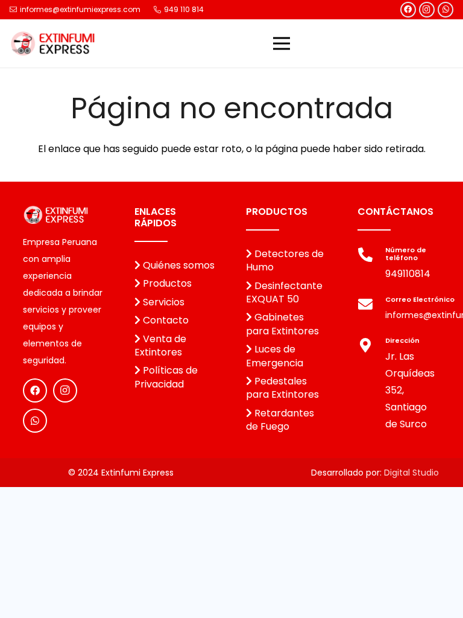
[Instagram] (427, 10)
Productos (166, 283)
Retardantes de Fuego (280, 419)
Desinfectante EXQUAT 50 (284, 292)
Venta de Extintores (160, 345)
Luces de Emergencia (274, 355)
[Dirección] (371, 347)
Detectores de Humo (285, 260)
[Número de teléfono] (371, 256)
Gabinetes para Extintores (282, 323)
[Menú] (281, 43)
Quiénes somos (177, 265)
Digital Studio (411, 473)
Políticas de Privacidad (166, 376)
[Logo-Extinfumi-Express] (53, 43)
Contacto (164, 320)
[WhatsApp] (445, 10)
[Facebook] (408, 10)
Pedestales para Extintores (282, 387)
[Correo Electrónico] (371, 306)
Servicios (162, 302)
